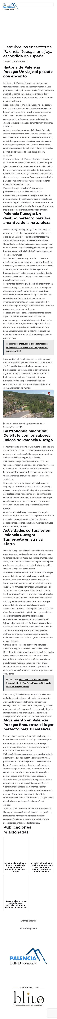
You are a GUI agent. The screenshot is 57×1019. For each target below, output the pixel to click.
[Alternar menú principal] (51, 6)
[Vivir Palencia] (10, 6)
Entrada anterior (28, 920)
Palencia (8, 61)
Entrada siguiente (28, 928)
